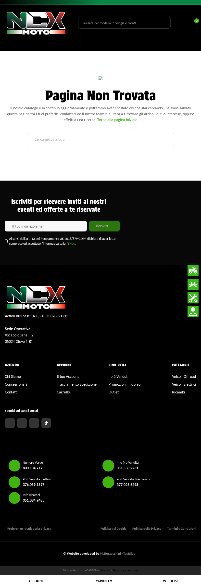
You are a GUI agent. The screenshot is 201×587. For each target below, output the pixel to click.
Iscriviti (102, 226)
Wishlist (171, 581)
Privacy (71, 244)
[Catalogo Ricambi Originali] (193, 297)
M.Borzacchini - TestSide (117, 554)
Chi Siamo (13, 376)
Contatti (11, 392)
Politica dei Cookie (113, 529)
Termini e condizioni (125, 570)
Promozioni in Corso (124, 384)
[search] (164, 23)
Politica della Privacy (146, 529)
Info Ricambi (31, 495)
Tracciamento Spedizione (77, 384)
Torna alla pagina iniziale (117, 119)
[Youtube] (34, 423)
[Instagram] (22, 423)
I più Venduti (118, 376)
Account (36, 581)
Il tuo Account (68, 376)
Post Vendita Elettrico (37, 479)
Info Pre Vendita (128, 462)
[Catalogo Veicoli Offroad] (193, 270)
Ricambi (178, 392)
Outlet (114, 392)
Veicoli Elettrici (184, 384)
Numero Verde (33, 462)
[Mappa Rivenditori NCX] (193, 311)
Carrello (104, 581)
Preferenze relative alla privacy (29, 529)
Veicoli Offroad (184, 376)
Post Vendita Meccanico (133, 479)
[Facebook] (10, 423)
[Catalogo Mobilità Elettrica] (193, 284)
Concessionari (16, 384)
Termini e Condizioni (181, 529)
